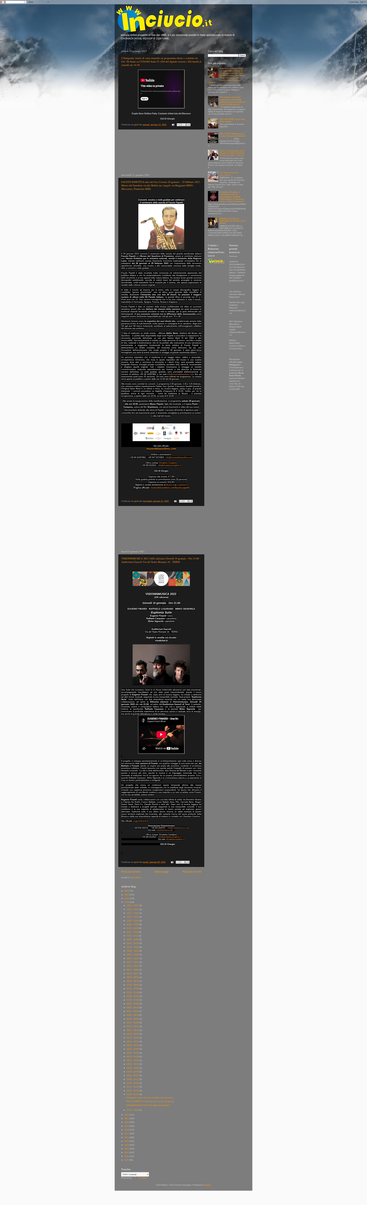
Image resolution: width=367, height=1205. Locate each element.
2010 (126, 1160)
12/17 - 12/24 (133, 913)
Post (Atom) (135, 877)
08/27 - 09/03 (133, 970)
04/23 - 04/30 (133, 1038)
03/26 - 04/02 (133, 1053)
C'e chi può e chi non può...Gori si (229, 174)
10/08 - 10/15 (133, 951)
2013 (126, 1149)
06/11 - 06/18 (133, 1011)
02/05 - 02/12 (133, 1079)
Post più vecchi (192, 871)
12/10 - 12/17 (133, 917)
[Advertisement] (161, 151)
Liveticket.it (182, 485)
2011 (126, 1156)
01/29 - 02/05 (133, 1083)
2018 (126, 1130)
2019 (126, 1126)
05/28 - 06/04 (133, 1019)
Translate (142, 1178)
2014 (126, 1145)
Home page (161, 871)
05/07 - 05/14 (133, 1030)
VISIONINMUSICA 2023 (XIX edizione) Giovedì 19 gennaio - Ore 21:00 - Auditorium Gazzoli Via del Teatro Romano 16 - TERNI (160, 560)
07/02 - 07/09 (133, 1000)
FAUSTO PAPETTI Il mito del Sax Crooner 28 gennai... (150, 1101)
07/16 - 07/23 (133, 992)
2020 (126, 1122)
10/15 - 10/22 (133, 947)
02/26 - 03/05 (133, 1068)
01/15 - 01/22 (133, 1091)
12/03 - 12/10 (133, 921)
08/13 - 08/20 (133, 977)
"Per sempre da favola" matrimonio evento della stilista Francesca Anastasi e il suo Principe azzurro (232, 100)
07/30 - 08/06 (133, 985)
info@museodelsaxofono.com (180, 374)
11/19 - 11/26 (133, 928)
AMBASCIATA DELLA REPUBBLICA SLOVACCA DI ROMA (233, 221)
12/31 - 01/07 (133, 905)
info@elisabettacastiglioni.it (169, 465)
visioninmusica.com (164, 830)
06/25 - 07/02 (133, 1004)
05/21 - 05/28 (133, 1023)
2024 (126, 898)
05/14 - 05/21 (133, 1026)
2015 (126, 1141)
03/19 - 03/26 (133, 1057)
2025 (126, 895)
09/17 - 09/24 (133, 962)
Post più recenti (130, 871)
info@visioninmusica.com (178, 828)
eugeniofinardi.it (140, 821)
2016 (126, 1137)
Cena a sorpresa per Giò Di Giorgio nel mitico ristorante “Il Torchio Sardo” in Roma (232, 153)
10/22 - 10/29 (133, 943)
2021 (126, 1118)
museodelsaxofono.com (161, 448)
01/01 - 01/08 (133, 1110)
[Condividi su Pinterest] (189, 124)
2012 (126, 1152)
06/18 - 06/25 (133, 1007)
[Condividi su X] (183, 124)
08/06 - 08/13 (133, 981)
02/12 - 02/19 (133, 1075)
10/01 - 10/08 (133, 955)
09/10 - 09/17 (133, 966)
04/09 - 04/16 (133, 1045)
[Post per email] (173, 125)
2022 (126, 1115)
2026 (126, 891)
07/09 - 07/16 (133, 996)
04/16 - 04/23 (133, 1042)
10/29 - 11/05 (133, 939)
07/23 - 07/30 (133, 989)
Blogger (207, 1185)
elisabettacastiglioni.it (175, 839)
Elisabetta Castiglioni (168, 463)
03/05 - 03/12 (133, 1064)
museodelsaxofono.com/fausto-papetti (170, 487)
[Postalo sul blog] (180, 124)
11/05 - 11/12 (133, 936)
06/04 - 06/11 (133, 1015)
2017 (126, 1134)
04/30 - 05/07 (133, 1034)
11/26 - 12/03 (133, 924)
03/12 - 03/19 (133, 1060)
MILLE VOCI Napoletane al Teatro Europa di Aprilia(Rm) (232, 135)
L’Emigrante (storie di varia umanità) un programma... (150, 1098)
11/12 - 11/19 (133, 932)
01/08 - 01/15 (133, 1094)
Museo (169, 485)
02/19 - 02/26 (133, 1072)
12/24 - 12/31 (133, 909)
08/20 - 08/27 (133, 973)
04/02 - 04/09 (133, 1049)
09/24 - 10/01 (133, 958)
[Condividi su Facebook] (186, 124)
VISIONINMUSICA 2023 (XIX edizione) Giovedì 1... (149, 1105)
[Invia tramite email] (178, 124)
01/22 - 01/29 (133, 1087)
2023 (126, 902)
